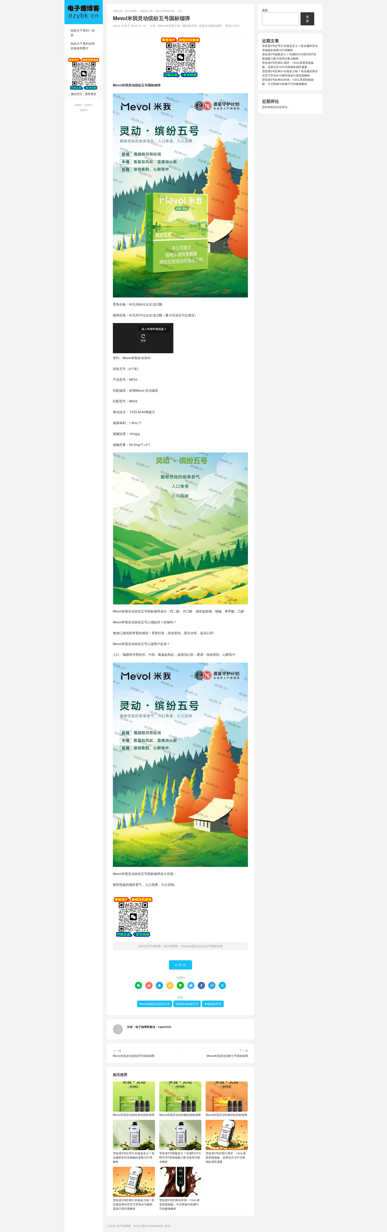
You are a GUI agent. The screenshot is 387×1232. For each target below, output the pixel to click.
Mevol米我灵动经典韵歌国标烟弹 (226, 1115)
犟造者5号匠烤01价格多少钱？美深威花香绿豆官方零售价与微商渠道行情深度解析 (133, 1204)
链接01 (78, 104)
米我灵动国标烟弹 (210, 26)
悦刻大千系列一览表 (83, 32)
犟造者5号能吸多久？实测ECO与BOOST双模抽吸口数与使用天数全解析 (180, 1157)
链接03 (83, 110)
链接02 (89, 104)
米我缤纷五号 (212, 1004)
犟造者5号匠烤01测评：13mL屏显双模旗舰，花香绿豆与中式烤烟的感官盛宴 (226, 1157)
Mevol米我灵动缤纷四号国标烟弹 (133, 1056)
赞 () (180, 965)
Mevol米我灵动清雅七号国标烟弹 (227, 1056)
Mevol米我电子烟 (165, 10)
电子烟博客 (83, 12)
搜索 (265, 10)
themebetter (156, 1226)
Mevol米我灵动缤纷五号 (154, 1004)
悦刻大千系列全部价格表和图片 (83, 45)
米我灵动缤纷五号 (187, 1004)
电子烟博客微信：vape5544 (153, 1027)
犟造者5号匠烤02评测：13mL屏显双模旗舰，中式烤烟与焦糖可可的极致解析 (179, 1204)
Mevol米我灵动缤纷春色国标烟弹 (133, 1115)
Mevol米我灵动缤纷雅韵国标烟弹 (180, 1115)
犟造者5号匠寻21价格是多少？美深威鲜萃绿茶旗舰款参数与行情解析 (133, 1157)
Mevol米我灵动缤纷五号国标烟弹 (202, 946)
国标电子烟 (146, 10)
